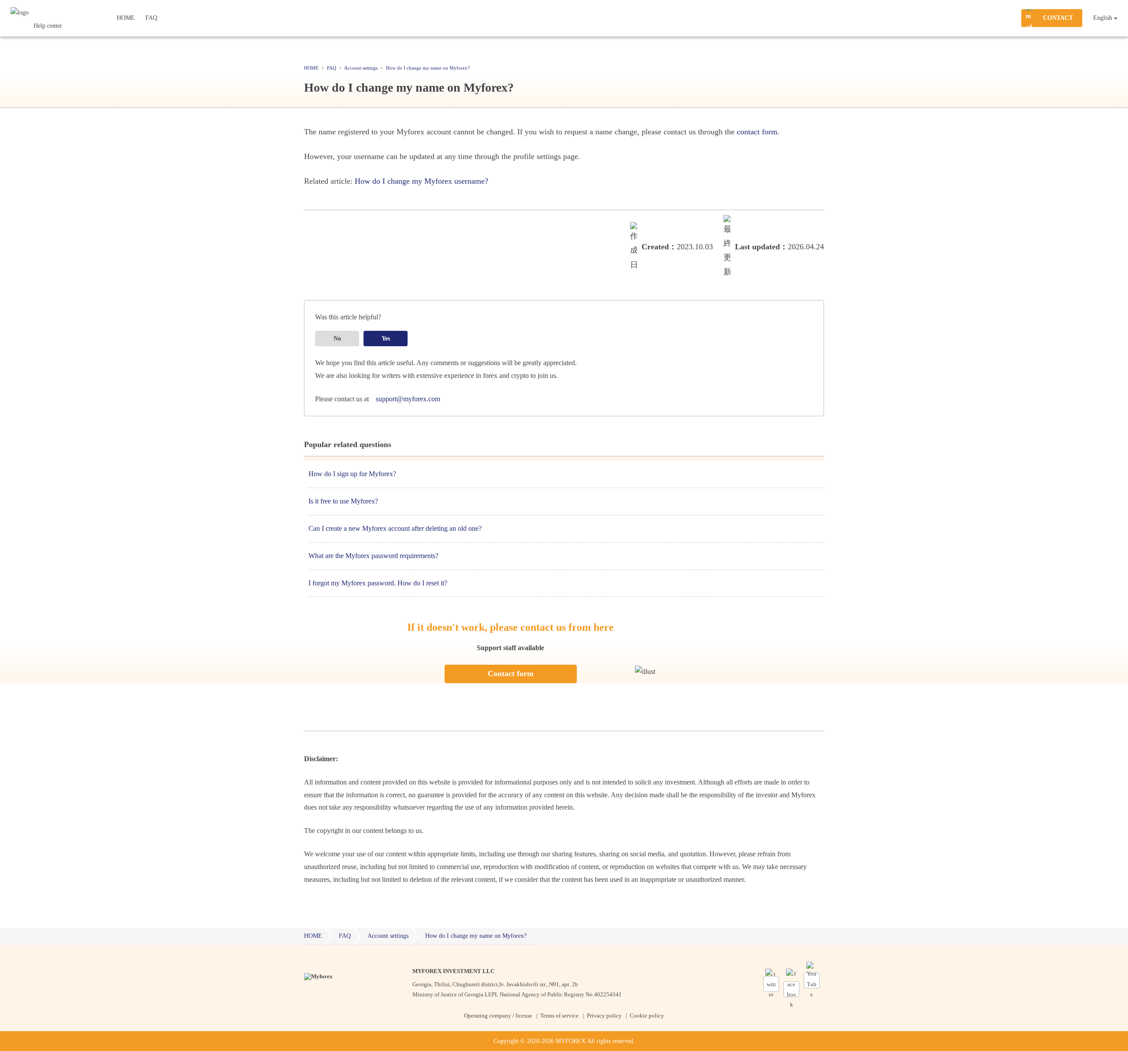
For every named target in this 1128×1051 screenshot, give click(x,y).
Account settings (387, 936)
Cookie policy (647, 1015)
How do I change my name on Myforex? (476, 936)
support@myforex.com (408, 399)
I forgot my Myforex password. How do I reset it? (377, 583)
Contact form (511, 673)
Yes (386, 338)
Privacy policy (604, 1015)
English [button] (1102, 18)
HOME (126, 18)
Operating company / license (498, 1015)
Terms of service (559, 1015)
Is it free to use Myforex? (343, 501)
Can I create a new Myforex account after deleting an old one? (395, 528)
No (337, 338)
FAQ (151, 18)
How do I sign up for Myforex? (352, 473)
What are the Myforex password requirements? (373, 555)
